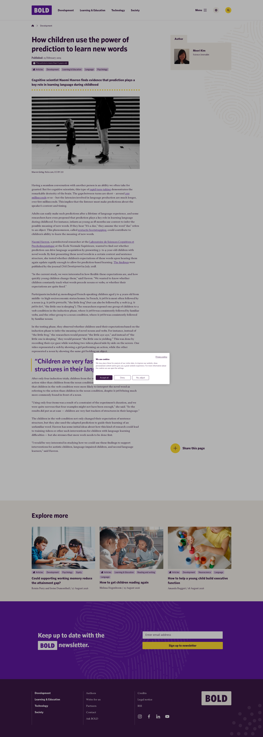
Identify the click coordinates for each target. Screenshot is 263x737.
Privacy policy (161, 357)
